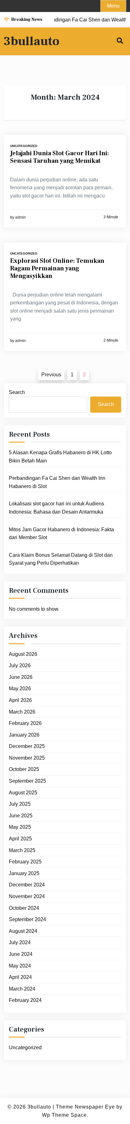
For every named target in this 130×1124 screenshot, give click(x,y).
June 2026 (20, 677)
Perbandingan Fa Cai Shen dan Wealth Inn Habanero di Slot (57, 482)
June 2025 (20, 815)
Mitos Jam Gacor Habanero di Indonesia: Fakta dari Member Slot (61, 533)
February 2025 (25, 861)
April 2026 (20, 700)
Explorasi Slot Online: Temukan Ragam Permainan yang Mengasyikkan (57, 268)
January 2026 (24, 735)
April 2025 (20, 838)
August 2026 (23, 654)
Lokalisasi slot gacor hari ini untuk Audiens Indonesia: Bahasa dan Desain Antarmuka (56, 508)
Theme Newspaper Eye (85, 1106)
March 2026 (22, 712)
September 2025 (27, 781)
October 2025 (24, 769)
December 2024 (27, 884)
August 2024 (23, 931)
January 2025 (24, 873)
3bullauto (31, 41)
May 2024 (20, 965)
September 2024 (27, 919)
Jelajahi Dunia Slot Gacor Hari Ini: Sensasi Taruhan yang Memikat (59, 157)
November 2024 (27, 896)
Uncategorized (23, 146)
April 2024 (20, 977)
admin (20, 217)
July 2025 (20, 804)
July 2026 (20, 665)
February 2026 (25, 723)
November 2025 (27, 758)
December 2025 (27, 746)
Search (17, 392)
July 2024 (20, 942)
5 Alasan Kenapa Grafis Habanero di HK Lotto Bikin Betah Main (60, 456)
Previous (51, 374)
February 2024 (25, 1000)
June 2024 (20, 954)
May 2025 (20, 827)
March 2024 (22, 989)
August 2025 (23, 792)
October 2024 (24, 908)
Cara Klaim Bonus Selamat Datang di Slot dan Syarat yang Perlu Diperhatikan (61, 559)
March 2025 (22, 850)
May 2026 (20, 688)
